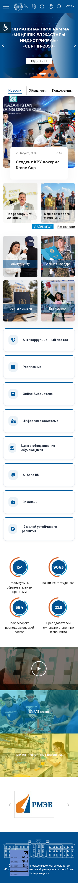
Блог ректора (42, 4)
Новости (14, 90)
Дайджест (43, 227)
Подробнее (42, 56)
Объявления (38, 90)
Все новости (66, 227)
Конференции (62, 90)
